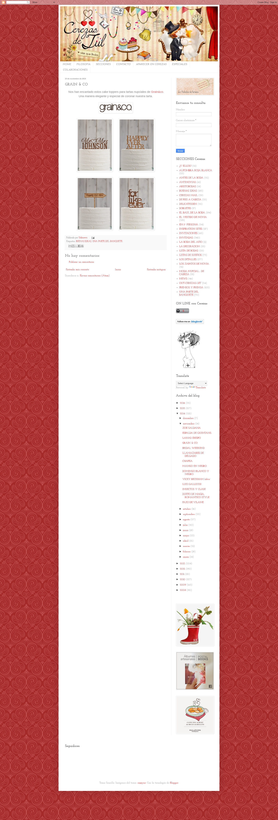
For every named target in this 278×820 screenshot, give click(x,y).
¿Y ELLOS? (185, 166)
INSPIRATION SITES (190, 229)
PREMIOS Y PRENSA (191, 287)
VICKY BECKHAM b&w (196, 479)
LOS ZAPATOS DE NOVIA (194, 264)
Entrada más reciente (77, 269)
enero (186, 557)
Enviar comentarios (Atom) (95, 275)
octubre (187, 509)
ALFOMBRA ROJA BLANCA (195, 170)
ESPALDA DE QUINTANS (196, 433)
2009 (183, 585)
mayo (186, 535)
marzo (186, 546)
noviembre (189, 423)
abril (186, 541)
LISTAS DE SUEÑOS (190, 255)
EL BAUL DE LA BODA (192, 212)
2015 (183, 408)
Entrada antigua (156, 269)
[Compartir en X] (76, 246)
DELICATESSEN (188, 204)
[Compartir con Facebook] (79, 246)
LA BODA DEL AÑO (190, 242)
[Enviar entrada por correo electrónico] (92, 238)
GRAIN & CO (189, 443)
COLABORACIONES (75, 70)
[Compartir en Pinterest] (82, 246)
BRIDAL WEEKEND (193, 448)
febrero (187, 551)
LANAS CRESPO (191, 438)
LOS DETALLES (187, 259)
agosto (186, 519)
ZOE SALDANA (191, 428)
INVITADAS (186, 238)
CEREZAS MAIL (188, 195)
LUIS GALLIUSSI (191, 484)
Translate (201, 387)
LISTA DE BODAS (188, 251)
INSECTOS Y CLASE (194, 489)
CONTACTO (123, 64)
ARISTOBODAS (187, 186)
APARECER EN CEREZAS (151, 64)
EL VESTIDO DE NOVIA (193, 217)
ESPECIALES (179, 64)
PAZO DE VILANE (193, 502)
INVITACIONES (188, 233)
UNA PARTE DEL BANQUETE (107, 241)
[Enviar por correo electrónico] (70, 246)
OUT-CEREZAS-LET (190, 283)
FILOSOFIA (83, 64)
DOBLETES (185, 208)
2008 (183, 590)
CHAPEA (187, 461)
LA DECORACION (189, 246)
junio (186, 530)
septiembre (189, 514)
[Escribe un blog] (73, 246)
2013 (183, 563)
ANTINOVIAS (187, 182)
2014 (183, 413)
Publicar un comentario (81, 262)
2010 (183, 579)
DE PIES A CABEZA (190, 199)
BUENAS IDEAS (83, 241)
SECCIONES (103, 64)
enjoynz (142, 783)
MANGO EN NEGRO (194, 466)
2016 (183, 403)
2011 (182, 574)
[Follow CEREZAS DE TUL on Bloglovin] (190, 323)
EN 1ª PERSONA (188, 224)
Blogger (174, 783)
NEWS (183, 278)
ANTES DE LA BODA (191, 178)
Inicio (118, 269)
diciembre (188, 418)
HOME (67, 64)
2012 (183, 569)
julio (185, 525)
